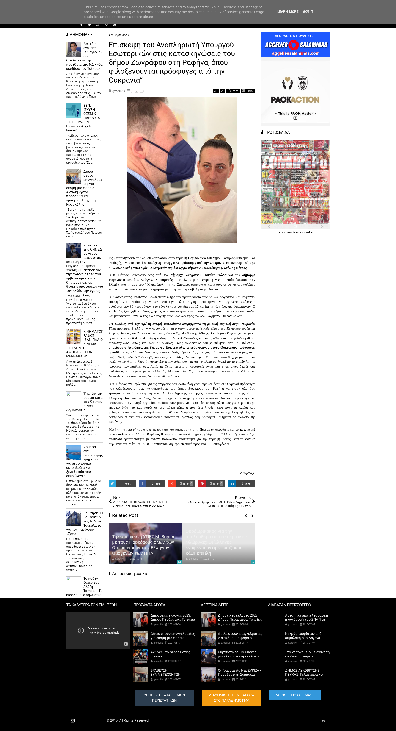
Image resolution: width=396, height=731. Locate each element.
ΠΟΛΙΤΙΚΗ (247, 474)
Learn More (287, 12)
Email (250, 91)
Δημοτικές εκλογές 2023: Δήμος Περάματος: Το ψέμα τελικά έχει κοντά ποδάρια (173, 619)
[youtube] (98, 24)
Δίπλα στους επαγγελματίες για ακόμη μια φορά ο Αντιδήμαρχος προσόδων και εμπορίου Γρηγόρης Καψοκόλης (84, 187)
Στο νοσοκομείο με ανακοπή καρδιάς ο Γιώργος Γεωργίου (307, 656)
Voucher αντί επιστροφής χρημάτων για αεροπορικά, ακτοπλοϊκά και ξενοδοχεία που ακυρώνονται (84, 461)
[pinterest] (114, 24)
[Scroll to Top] (323, 721)
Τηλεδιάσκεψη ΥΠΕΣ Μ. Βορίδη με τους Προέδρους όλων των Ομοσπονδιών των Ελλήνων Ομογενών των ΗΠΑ (144, 545)
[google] (106, 24)
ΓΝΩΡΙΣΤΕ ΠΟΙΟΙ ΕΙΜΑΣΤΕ (295, 695)
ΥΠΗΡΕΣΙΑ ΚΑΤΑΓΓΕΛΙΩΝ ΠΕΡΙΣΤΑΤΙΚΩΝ (164, 698)
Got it (308, 12)
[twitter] (89, 24)
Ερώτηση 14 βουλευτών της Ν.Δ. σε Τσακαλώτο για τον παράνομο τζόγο (84, 523)
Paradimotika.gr (94, 720)
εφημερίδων (306, 232)
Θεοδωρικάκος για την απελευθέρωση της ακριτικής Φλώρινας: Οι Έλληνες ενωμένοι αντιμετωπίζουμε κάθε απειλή (216, 542)
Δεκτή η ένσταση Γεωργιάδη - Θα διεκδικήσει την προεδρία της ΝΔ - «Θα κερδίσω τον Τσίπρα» (84, 56)
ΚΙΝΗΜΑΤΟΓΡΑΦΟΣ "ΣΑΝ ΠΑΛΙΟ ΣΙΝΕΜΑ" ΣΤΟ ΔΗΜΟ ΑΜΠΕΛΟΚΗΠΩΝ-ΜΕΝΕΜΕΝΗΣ (84, 343)
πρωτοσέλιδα (288, 232)
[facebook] (81, 24)
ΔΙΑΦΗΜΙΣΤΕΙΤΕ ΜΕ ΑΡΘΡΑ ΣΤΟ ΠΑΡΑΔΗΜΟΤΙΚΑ (231, 698)
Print (235, 91)
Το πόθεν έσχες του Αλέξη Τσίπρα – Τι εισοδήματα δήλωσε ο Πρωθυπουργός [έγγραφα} (84, 590)
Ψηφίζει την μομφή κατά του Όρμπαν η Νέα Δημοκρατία (84, 401)
